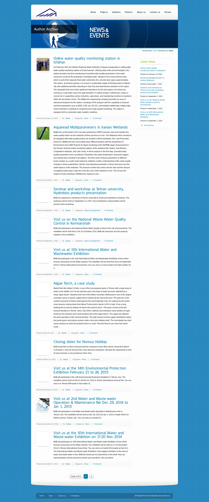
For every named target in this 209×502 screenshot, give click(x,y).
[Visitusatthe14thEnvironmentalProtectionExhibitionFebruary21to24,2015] (90, 370)
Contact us (62, 496)
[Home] (93, 12)
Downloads (75, 496)
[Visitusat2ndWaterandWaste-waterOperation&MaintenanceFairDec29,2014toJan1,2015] (91, 402)
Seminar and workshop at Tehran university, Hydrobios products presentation (152, 90)
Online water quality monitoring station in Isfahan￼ (153, 69)
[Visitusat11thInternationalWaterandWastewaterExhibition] (86, 251)
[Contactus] (155, 12)
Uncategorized (94, 210)
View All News (149, 125)
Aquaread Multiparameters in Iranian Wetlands (152, 79)
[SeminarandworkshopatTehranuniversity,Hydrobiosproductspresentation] (89, 191)
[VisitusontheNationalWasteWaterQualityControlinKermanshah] (90, 221)
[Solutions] (116, 12)
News (86, 118)
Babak (67, 118)
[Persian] (167, 12)
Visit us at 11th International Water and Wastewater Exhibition (151, 114)
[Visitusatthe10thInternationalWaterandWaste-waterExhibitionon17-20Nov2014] (89, 435)
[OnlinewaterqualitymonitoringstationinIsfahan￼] (87, 60)
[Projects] (104, 12)
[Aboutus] (141, 12)
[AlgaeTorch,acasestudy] (74, 283)
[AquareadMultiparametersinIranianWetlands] (91, 127)
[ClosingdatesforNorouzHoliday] (80, 342)
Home (155, 51)
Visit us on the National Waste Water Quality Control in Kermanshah (152, 102)
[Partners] (129, 12)
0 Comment (97, 118)
